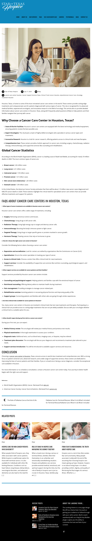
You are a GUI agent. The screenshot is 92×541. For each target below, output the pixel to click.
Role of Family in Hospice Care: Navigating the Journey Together (43, 448)
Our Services (33, 17)
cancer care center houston (13, 95)
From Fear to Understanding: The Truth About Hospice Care (48, 525)
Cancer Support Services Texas (31, 95)
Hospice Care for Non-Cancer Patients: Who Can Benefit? (48, 508)
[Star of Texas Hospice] (13, 9)
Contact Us (84, 17)
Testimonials (70, 17)
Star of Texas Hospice (11, 91)
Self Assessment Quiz (50, 17)
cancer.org (53, 389)
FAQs (40, 17)
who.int (46, 385)
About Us (24, 17)
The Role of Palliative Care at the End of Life (22, 400)
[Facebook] (64, 532)
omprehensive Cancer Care (68, 95)
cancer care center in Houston (20, 356)
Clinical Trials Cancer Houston (50, 95)
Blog (77, 17)
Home (17, 17)
